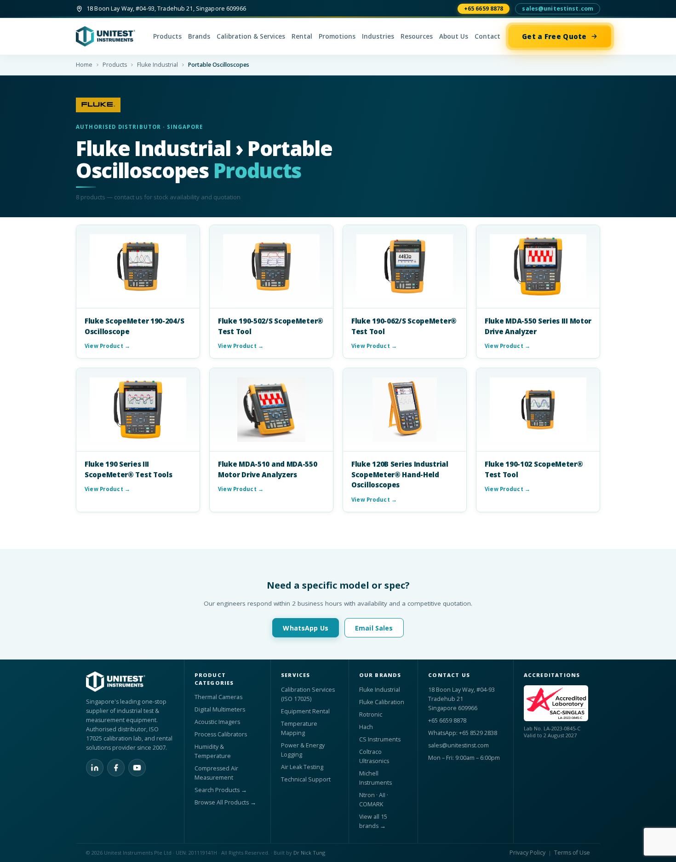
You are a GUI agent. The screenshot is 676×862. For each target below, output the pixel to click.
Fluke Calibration (381, 702)
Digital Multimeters (220, 709)
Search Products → (221, 790)
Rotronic (370, 714)
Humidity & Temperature (213, 751)
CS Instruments (380, 739)
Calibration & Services (251, 36)
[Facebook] (116, 767)
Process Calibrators (221, 734)
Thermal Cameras (218, 697)
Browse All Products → (225, 802)
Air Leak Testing (302, 767)
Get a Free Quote (554, 36)
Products (167, 36)
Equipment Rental (305, 711)
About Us (453, 36)
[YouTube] (137, 767)
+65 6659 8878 (484, 8)
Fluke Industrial (157, 65)
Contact (487, 36)
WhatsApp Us (305, 628)
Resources (417, 36)
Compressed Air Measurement (216, 772)
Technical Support (306, 779)
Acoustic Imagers (217, 722)
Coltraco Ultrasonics (374, 756)
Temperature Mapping (299, 728)
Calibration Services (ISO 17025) (308, 694)
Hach (366, 727)
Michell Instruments (375, 778)
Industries (378, 36)
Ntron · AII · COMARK (373, 799)
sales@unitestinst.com (557, 8)
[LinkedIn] (94, 767)
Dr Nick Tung (309, 852)
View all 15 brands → (373, 821)
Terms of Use (572, 852)
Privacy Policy (527, 852)
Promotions (337, 36)
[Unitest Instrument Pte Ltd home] (110, 36)
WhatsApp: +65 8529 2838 (462, 733)
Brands (199, 36)
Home (84, 65)
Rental (302, 36)
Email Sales (374, 628)
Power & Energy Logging (303, 749)
